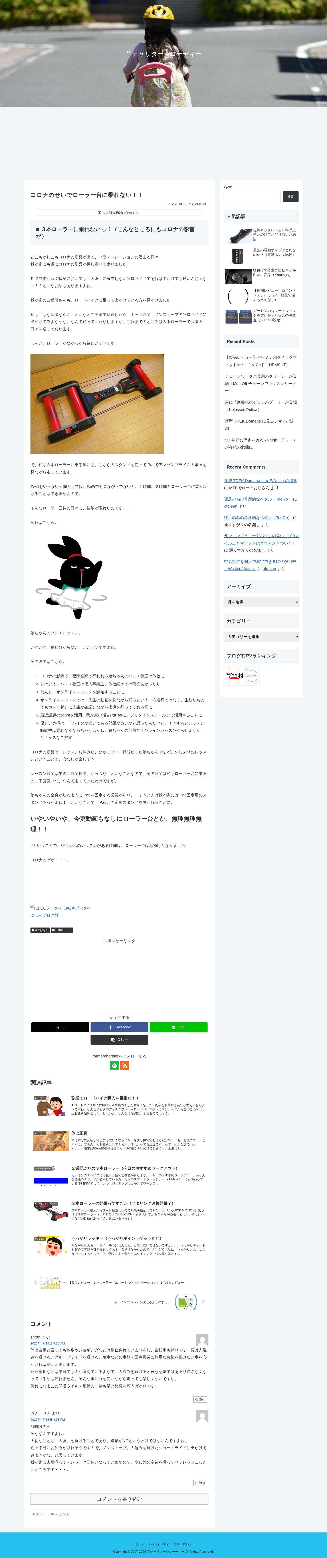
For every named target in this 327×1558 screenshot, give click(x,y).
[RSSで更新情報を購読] (124, 1065)
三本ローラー (64, 930)
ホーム (140, 1544)
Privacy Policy (159, 1544)
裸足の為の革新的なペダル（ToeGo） (258, 499)
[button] (119, 1040)
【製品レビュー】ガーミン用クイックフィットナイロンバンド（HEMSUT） (261, 361)
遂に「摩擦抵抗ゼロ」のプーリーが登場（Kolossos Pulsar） (261, 406)
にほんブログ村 (44, 915)
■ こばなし (41, 930)
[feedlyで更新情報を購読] (114, 1065)
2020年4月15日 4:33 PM (47, 1419)
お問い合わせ (182, 1544)
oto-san (230, 506)
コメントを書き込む (119, 1499)
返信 (202, 1399)
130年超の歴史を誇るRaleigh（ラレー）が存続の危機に (261, 443)
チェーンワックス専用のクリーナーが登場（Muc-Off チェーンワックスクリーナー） (261, 383)
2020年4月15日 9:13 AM (47, 1343)
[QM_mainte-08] (97, 404)
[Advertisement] (163, 143)
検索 (228, 187)
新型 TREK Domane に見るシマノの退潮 (259, 425)
